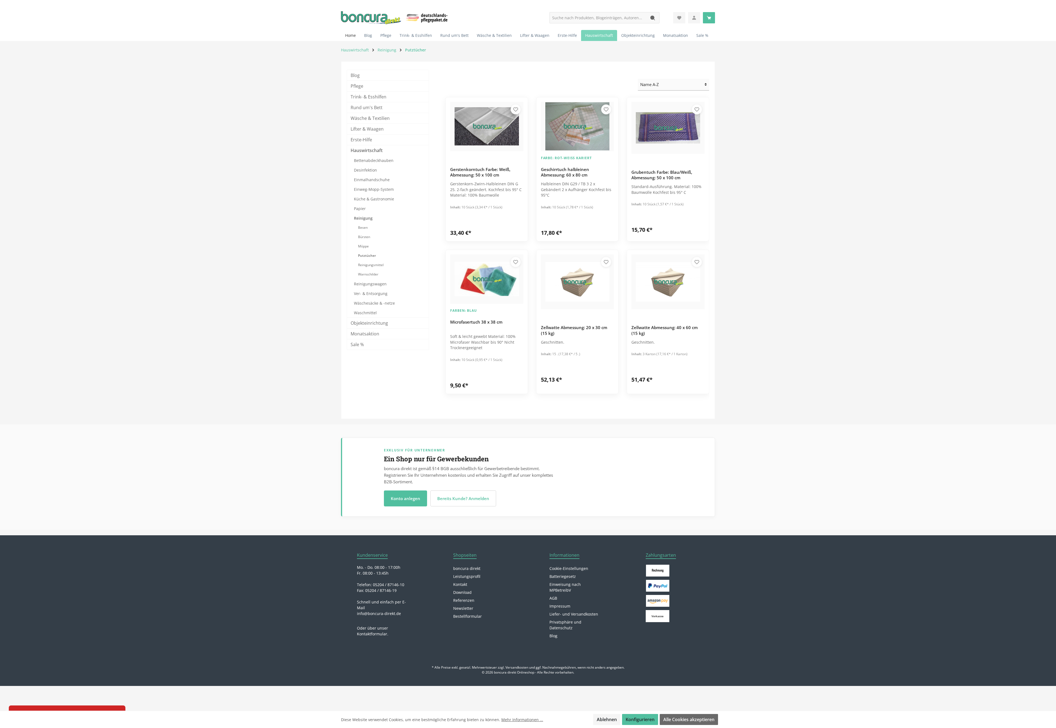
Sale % (357, 344)
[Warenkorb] (709, 17)
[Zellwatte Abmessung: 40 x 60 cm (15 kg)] (668, 282)
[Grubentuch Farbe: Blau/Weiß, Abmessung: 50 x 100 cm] (668, 128)
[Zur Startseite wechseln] (371, 17)
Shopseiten (465, 555)
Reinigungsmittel (371, 265)
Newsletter (463, 608)
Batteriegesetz (562, 576)
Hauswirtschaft (367, 150)
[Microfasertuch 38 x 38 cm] (487, 279)
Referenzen (463, 600)
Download (462, 592)
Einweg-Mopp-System (374, 189)
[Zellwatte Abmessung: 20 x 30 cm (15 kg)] (577, 282)
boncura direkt (466, 568)
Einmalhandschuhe (372, 179)
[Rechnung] (658, 570)
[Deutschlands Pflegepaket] (428, 17)
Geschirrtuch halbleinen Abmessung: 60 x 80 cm (565, 172)
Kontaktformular (372, 633)
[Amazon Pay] (658, 601)
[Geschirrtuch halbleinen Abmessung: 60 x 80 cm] (577, 126)
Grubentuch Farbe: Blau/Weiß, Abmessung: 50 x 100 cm (661, 175)
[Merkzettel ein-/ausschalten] (516, 109)
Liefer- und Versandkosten (573, 614)
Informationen (564, 555)
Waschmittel (365, 312)
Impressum (559, 606)
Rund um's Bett (367, 107)
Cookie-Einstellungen (568, 568)
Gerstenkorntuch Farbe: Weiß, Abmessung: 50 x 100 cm (480, 172)
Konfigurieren (640, 719)
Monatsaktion (365, 334)
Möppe (363, 246)
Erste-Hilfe (361, 140)
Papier (360, 208)
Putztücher (367, 255)
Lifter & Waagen (367, 129)
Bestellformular (467, 616)
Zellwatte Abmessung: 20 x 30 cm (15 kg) (574, 330)
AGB (553, 598)
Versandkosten (516, 667)
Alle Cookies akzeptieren (688, 719)
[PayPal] (658, 586)
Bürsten (364, 237)
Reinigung (363, 218)
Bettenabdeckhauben (374, 160)
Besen (363, 227)
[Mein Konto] (694, 17)
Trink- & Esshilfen (368, 97)
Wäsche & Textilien (370, 118)
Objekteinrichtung (369, 323)
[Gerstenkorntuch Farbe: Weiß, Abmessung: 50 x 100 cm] (487, 126)
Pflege (357, 86)
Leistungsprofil (466, 576)
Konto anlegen (405, 498)
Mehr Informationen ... (522, 719)
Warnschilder (368, 274)
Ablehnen (607, 719)
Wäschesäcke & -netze (374, 303)
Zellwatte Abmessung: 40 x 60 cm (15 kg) (664, 330)
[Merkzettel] (679, 17)
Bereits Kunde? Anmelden (463, 498)
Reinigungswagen (370, 283)
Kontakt (460, 584)
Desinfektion (365, 170)
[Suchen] (653, 17)
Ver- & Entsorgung (370, 293)
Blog (355, 75)
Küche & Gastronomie (374, 199)
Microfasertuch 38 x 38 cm (476, 322)
